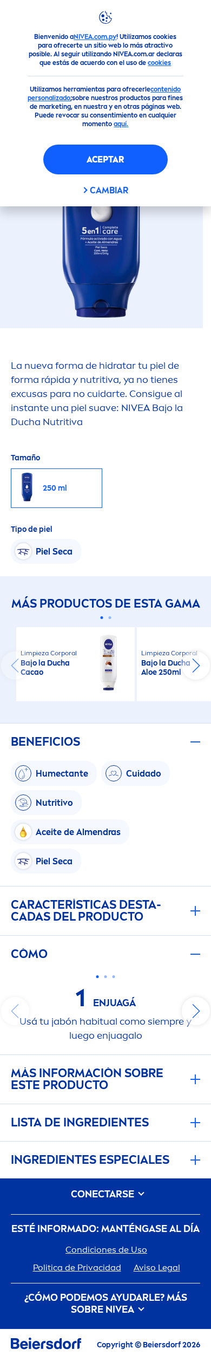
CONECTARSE (103, 1194)
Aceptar (105, 159)
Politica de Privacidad (77, 1267)
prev (15, 665)
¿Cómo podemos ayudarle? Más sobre (105, 1303)
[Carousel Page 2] (109, 617)
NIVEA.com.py (95, 37)
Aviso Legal (157, 1267)
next (196, 665)
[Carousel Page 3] (114, 976)
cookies (159, 63)
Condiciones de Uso (106, 1249)
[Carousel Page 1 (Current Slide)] (101, 617)
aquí (120, 124)
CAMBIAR (109, 190)
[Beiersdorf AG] (46, 1345)
